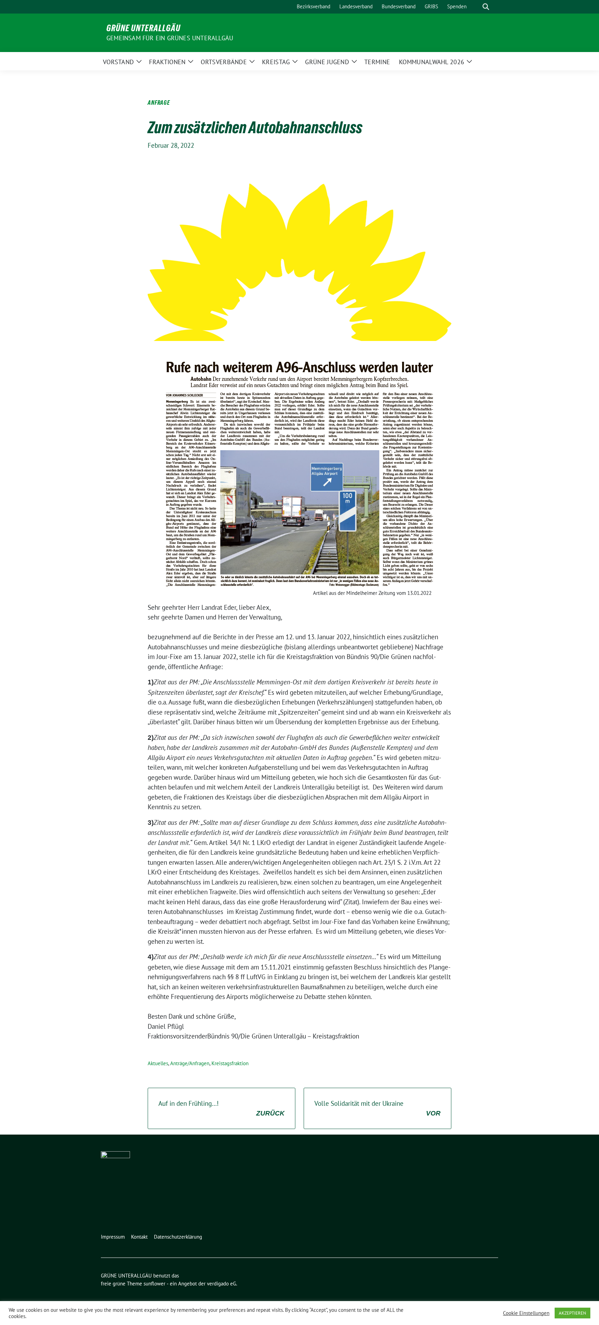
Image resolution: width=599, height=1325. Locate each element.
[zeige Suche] (486, 7)
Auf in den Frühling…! (221, 1108)
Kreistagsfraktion (230, 1063)
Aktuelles (158, 1063)
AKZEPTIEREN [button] (572, 1313)
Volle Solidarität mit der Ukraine (377, 1108)
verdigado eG (221, 1283)
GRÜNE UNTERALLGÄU (143, 28)
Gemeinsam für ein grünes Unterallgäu (169, 38)
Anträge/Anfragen (189, 1063)
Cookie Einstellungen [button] (526, 1313)
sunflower (154, 1283)
